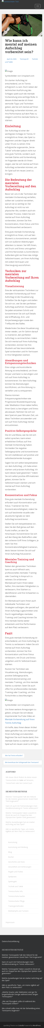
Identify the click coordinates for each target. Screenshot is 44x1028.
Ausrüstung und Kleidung (18, 847)
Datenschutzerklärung (10, 941)
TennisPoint (10, 783)
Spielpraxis (12, 876)
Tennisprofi (24, 59)
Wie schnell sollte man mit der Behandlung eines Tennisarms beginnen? (21, 1009)
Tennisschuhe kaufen (16, 896)
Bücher (11, 857)
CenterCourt (27, 783)
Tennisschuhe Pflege (16, 901)
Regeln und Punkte (15, 872)
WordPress (37, 1025)
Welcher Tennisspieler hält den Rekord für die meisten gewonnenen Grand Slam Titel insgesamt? (22, 799)
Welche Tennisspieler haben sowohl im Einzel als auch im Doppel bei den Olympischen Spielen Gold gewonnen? (21, 815)
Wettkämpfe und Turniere (18, 911)
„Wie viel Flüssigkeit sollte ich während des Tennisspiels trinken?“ (18, 1002)
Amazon (30, 780)
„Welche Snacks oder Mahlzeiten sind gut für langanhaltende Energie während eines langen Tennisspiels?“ (20, 994)
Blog (10, 852)
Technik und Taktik (15, 886)
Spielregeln (12, 881)
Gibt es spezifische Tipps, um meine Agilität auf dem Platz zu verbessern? (20, 830)
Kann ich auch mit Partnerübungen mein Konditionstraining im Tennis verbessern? (22, 807)
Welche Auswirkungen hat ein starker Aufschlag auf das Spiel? (20, 823)
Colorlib (21, 1025)
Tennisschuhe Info (15, 891)
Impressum (10, 922)
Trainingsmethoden (16, 906)
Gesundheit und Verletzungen (19, 867)
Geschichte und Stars (16, 862)
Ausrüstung (12, 842)
